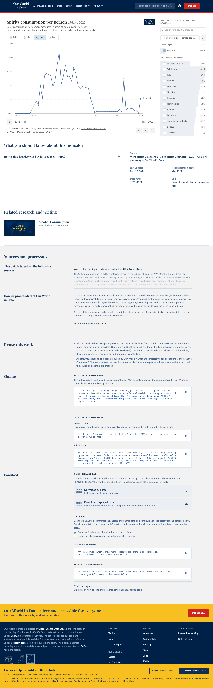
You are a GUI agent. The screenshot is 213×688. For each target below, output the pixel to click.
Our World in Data (21, 6)
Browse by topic (44, 6)
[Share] (145, 130)
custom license (20, 643)
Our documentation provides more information (98, 524)
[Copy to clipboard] (182, 392)
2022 (150, 122)
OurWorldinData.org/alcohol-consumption (25, 132)
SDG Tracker (114, 662)
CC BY (49, 132)
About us (148, 633)
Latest (69, 6)
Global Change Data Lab (50, 629)
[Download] (139, 130)
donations (47, 675)
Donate (192, 6)
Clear (202, 45)
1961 (17, 122)
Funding (147, 644)
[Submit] (171, 6)
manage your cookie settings (120, 681)
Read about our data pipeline (88, 324)
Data (59, 6)
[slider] (25, 122)
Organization (149, 639)
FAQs (84, 646)
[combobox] (155, 6)
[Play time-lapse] (9, 122)
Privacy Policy (97, 681)
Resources (81, 6)
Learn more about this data (93, 129)
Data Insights (115, 644)
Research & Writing (188, 633)
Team (146, 650)
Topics (111, 633)
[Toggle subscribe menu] (179, 6)
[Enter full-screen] (152, 130)
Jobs (145, 656)
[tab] (14, 37)
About (97, 6)
